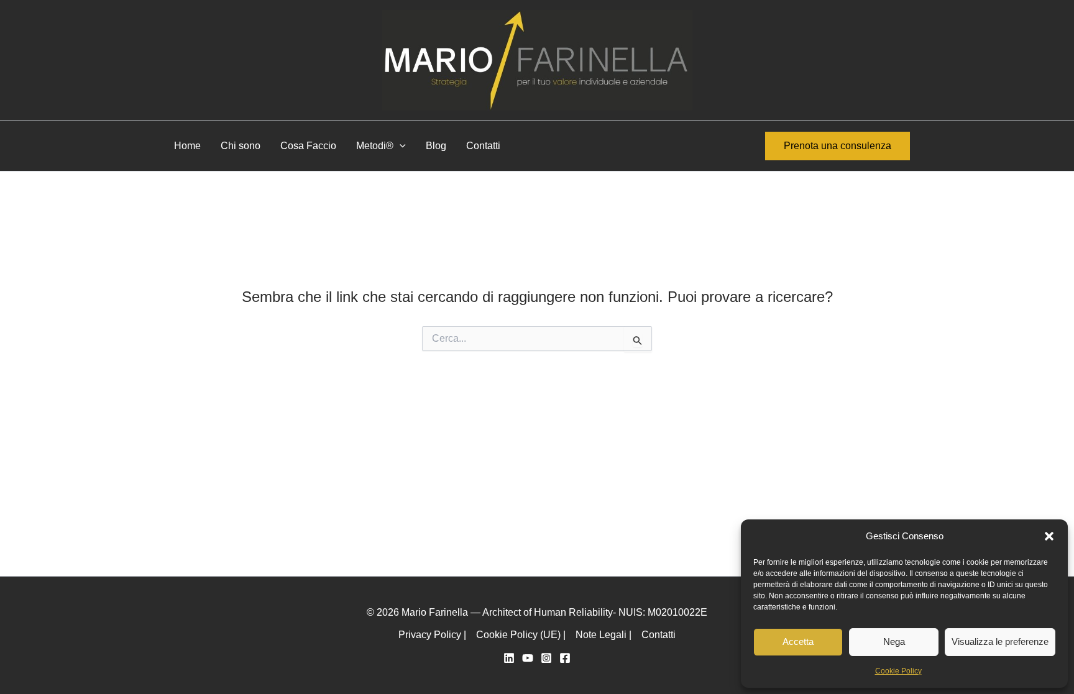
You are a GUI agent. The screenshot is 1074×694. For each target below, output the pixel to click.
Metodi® (374, 145)
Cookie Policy (898, 671)
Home (187, 145)
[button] (1049, 536)
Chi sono (240, 145)
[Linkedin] (509, 658)
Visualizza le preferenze (1000, 641)
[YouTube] (527, 658)
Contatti (483, 145)
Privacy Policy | (432, 634)
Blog (436, 145)
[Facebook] (565, 658)
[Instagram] (546, 658)
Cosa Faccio (308, 145)
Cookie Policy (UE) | (521, 634)
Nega (894, 641)
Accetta (798, 641)
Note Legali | (603, 634)
